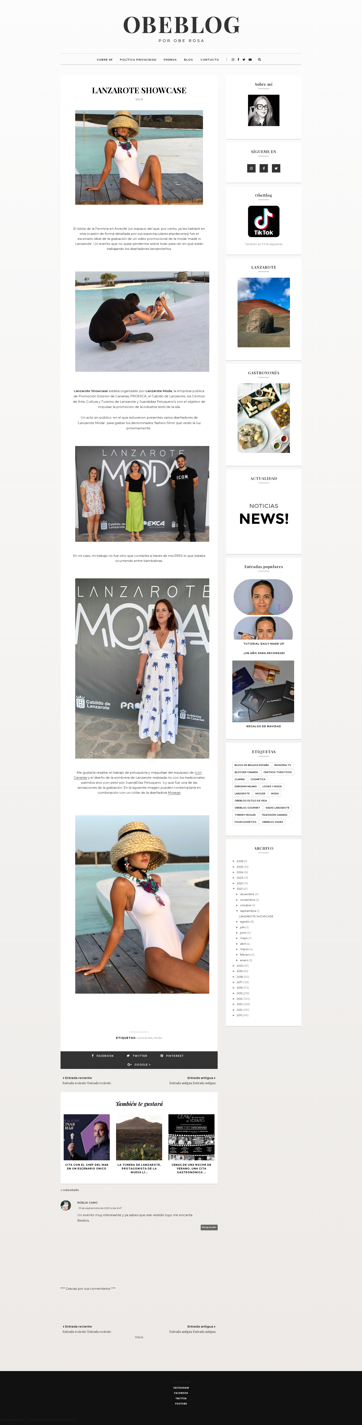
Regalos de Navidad (263, 726)
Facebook (105, 1055)
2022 (240, 883)
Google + (142, 1064)
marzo (245, 949)
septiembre (248, 911)
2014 (240, 998)
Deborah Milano (246, 786)
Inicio (139, 1337)
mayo (244, 938)
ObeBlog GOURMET (247, 807)
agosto (245, 921)
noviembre (248, 899)
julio (243, 927)
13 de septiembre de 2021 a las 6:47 (100, 1208)
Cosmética (258, 779)
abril (243, 943)
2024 (240, 872)
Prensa (170, 59)
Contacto (209, 59)
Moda (158, 1037)
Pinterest (175, 1055)
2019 (240, 971)
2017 (240, 982)
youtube (181, 1403)
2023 (240, 877)
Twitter (140, 1055)
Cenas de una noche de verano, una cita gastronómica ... (191, 1168)
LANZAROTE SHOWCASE (256, 916)
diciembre (247, 894)
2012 (240, 1009)
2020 (240, 965)
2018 (240, 976)
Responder (209, 1227)
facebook (181, 1392)
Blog (188, 59)
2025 (240, 866)
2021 (240, 888)
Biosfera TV (282, 765)
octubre (246, 905)
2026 (240, 861)
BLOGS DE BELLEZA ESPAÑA (252, 765)
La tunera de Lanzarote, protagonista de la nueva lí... (139, 1168)
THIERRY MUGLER (245, 814)
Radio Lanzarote (278, 807)
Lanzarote (144, 1037)
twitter (181, 1398)
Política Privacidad (138, 59)
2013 (240, 1004)
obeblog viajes (272, 821)
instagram (181, 1387)
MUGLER (260, 793)
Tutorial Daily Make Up (263, 643)
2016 (240, 987)
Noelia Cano (87, 1202)
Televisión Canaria (274, 814)
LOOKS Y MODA (272, 786)
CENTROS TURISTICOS (278, 772)
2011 (239, 1015)
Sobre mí (104, 59)
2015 (240, 993)
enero (244, 960)
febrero (245, 954)
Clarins (240, 779)
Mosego (174, 793)
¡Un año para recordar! (264, 653)
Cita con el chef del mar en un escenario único (87, 1166)
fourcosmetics (245, 821)
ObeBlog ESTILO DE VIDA (251, 800)
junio (243, 932)
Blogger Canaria (246, 772)
